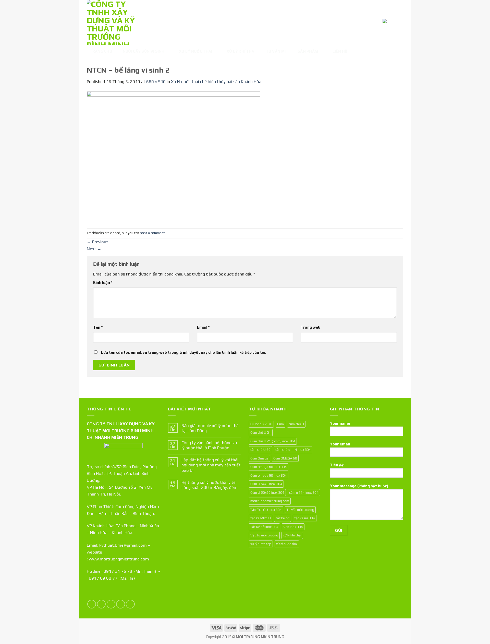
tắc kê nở (282, 518)
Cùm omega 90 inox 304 (268, 475)
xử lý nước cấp (260, 544)
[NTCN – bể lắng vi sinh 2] (173, 156)
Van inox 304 (293, 527)
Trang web (310, 327)
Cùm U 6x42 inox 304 (266, 484)
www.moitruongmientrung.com (119, 558)
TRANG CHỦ (101, 51)
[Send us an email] (120, 604)
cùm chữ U (296, 424)
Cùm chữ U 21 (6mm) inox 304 (272, 441)
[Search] (398, 21)
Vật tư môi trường (264, 535)
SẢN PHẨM (308, 51)
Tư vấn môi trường (300, 510)
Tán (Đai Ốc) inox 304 (266, 510)
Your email (340, 444)
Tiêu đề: (337, 465)
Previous (97, 241)
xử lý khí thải (292, 535)
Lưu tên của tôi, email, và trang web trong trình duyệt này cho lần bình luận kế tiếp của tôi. (183, 352)
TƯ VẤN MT (276, 51)
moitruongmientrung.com (269, 501)
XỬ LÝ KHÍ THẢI (241, 51)
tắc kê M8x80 (260, 518)
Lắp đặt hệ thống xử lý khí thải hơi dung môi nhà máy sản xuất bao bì (210, 465)
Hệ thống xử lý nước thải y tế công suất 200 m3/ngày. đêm (209, 485)
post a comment (152, 233)
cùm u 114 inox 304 (303, 492)
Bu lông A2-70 (261, 424)
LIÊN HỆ (340, 51)
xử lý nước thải (287, 544)
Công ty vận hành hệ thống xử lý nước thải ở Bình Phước (209, 445)
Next (94, 248)
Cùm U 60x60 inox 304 (267, 492)
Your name (340, 423)
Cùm (280, 424)
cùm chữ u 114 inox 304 (293, 449)
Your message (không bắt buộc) (359, 486)
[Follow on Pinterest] (130, 604)
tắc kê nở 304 (304, 518)
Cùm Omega (259, 458)
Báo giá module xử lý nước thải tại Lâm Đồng (210, 428)
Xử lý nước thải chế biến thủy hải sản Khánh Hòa (216, 81)
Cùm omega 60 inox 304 (268, 467)
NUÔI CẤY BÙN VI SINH (144, 51)
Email (203, 327)
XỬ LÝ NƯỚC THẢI (195, 51)
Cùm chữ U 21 (260, 432)
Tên (98, 327)
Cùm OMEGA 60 (285, 458)
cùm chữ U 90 (260, 449)
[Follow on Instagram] (101, 604)
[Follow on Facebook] (91, 604)
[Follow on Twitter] (111, 604)
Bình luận (103, 282)
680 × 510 (156, 81)
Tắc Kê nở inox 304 (264, 527)
